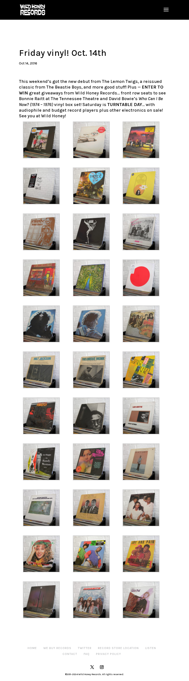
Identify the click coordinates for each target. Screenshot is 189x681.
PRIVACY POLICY (108, 654)
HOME (32, 648)
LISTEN (150, 648)
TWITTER (85, 648)
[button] (44, 139)
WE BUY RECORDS (57, 648)
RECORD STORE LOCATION (118, 648)
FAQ (87, 654)
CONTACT (70, 654)
